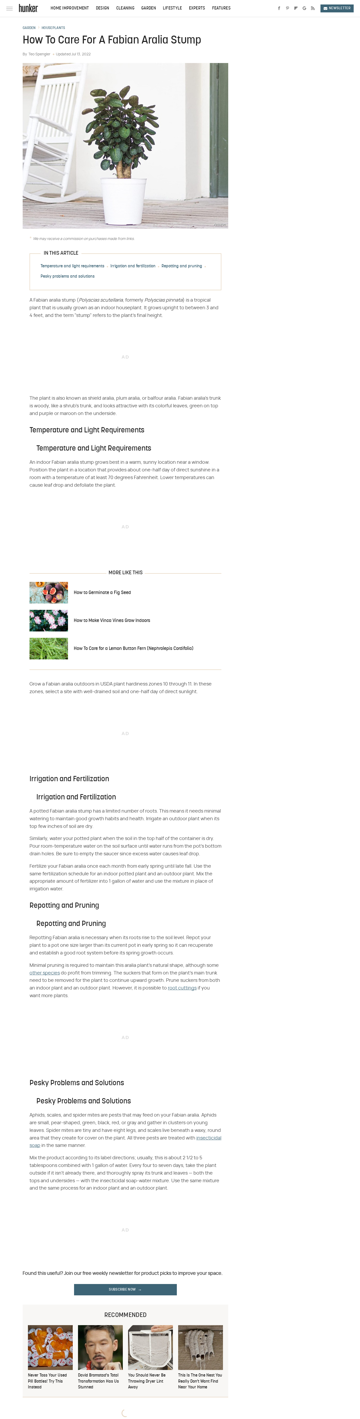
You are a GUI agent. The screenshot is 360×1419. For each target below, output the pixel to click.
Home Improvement (70, 8)
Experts (197, 8)
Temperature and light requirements (72, 266)
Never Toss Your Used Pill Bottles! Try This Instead (47, 1381)
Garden (148, 8)
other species (45, 973)
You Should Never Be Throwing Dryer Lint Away (147, 1381)
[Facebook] (279, 8)
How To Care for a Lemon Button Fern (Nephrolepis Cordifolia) (133, 648)
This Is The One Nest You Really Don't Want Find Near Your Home (200, 1381)
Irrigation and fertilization (132, 266)
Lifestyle (172, 8)
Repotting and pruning (182, 266)
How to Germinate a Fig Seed (102, 592)
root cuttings (182, 988)
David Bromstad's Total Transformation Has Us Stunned (98, 1381)
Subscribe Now (122, 1290)
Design (102, 8)
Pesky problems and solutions (68, 276)
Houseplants (53, 28)
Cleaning (125, 8)
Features (221, 8)
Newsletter (340, 8)
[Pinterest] (287, 8)
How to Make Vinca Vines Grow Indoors (112, 620)
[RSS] (312, 8)
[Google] (304, 8)
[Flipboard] (296, 8)
